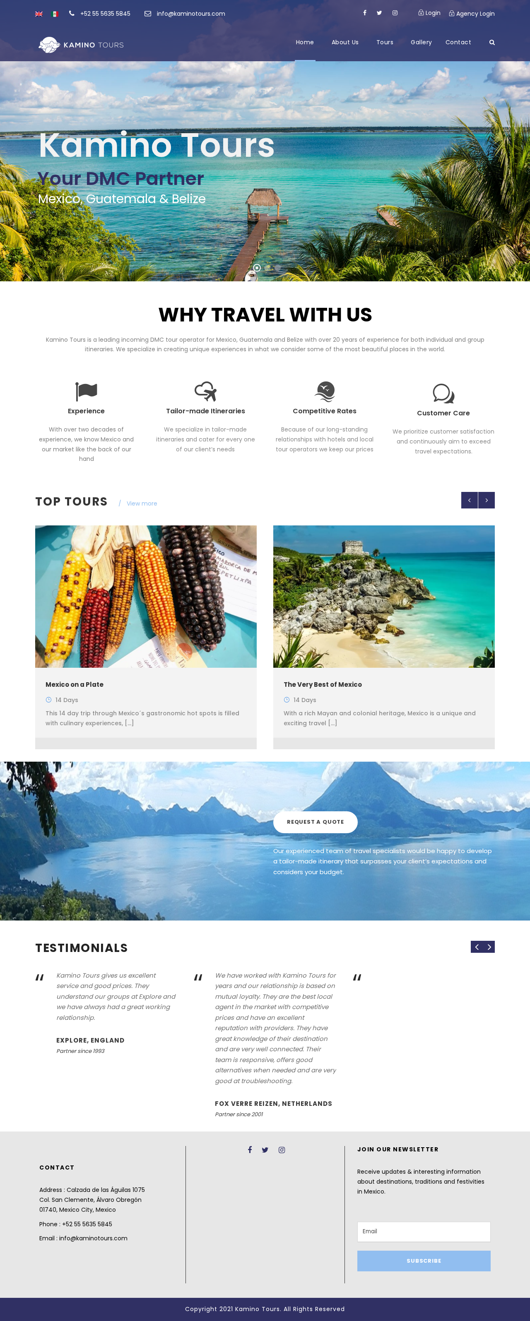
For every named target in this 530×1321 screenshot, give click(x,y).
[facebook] (364, 13)
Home (305, 42)
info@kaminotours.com (191, 14)
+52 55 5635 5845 (105, 14)
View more (142, 503)
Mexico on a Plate (75, 684)
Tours (385, 42)
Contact (459, 42)
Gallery (421, 42)
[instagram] (395, 13)
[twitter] (379, 13)
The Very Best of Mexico (323, 684)
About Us (345, 42)
